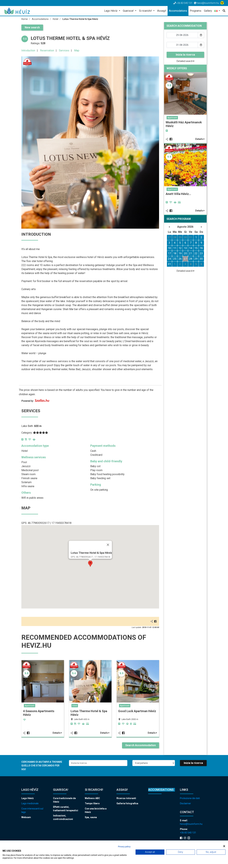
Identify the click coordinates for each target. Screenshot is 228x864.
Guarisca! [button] (128, 10)
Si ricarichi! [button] (146, 10)
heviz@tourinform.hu (191, 824)
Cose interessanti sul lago (32, 810)
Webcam (26, 817)
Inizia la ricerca (185, 54)
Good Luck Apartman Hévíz (137, 711)
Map (76, 50)
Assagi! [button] (161, 10)
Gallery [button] (208, 10)
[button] (217, 11)
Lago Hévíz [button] (111, 10)
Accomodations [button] (178, 10)
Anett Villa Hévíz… (178, 194)
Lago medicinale (30, 803)
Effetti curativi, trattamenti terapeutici (65, 809)
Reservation (47, 50)
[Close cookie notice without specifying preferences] (224, 846)
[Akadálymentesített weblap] (222, 3)
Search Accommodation (140, 745)
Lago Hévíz (27, 798)
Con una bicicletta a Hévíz (95, 810)
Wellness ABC (92, 798)
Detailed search (185, 61)
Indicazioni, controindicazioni (63, 817)
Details (57, 732)
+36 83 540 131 (188, 832)
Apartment (29, 705)
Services (64, 50)
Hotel (74, 705)
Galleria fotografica (127, 803)
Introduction (28, 50)
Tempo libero (92, 803)
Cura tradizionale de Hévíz (64, 800)
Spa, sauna (91, 817)
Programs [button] (195, 10)
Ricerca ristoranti (126, 798)
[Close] (108, 545)
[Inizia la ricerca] (223, 11)
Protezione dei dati (190, 798)
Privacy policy (124, 846)
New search (32, 27)
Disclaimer (185, 803)
